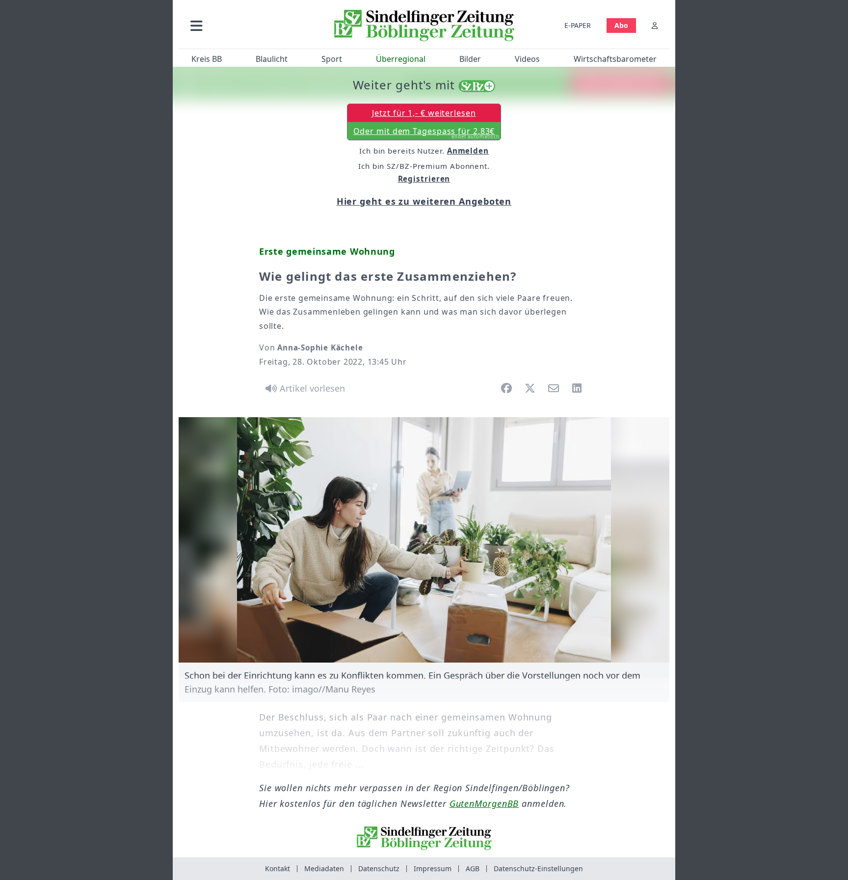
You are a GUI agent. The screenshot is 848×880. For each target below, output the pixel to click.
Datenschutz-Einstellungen (538, 868)
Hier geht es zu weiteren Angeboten (424, 201)
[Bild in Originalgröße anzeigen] (424, 540)
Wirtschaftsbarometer (615, 58)
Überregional (400, 58)
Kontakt (277, 868)
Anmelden (468, 151)
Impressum (432, 868)
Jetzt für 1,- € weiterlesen (424, 112)
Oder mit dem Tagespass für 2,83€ (426, 133)
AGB (472, 868)
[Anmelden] (655, 25)
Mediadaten (324, 868)
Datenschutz (378, 868)
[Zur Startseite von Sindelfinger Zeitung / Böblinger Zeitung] (424, 25)
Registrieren (424, 179)
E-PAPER (577, 25)
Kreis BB (206, 58)
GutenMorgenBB (484, 803)
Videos (527, 58)
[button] (248, 25)
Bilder (470, 58)
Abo (621, 25)
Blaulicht (272, 58)
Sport (331, 58)
